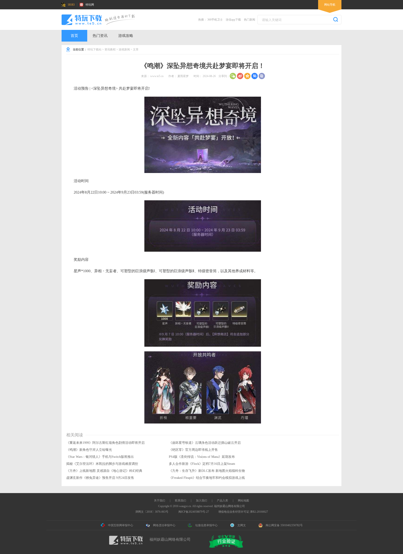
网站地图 (243, 500)
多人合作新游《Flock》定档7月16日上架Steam (202, 464)
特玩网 (90, 4)
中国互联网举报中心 (120, 525)
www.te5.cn (156, 76)
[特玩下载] (102, 19)
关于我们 (159, 500)
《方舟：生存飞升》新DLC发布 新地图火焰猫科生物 (207, 471)
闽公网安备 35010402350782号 (284, 525)
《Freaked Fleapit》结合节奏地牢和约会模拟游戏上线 (207, 478)
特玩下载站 (94, 49)
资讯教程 (110, 49)
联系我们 (180, 500)
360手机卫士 (215, 19)
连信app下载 (233, 19)
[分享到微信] (233, 76)
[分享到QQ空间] (247, 76)
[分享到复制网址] (262, 76)
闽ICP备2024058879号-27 (193, 511)
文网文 (241, 525)
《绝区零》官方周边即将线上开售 (193, 450)
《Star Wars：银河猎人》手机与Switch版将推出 (100, 457)
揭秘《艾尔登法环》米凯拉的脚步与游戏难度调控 (102, 464)
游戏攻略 (125, 36)
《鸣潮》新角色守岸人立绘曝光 (89, 450)
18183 (71, 4)
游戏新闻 (124, 49)
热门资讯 (100, 36)
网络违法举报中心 (164, 525)
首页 (74, 36)
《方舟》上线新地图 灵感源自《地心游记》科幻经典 (104, 471)
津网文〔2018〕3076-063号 (151, 511)
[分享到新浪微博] (240, 76)
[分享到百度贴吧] (254, 76)
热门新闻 (249, 19)
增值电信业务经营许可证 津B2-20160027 (243, 511)
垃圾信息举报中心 (206, 525)
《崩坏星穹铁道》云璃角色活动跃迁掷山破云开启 (205, 443)
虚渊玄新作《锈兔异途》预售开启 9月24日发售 (100, 478)
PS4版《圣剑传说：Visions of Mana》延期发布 (202, 457)
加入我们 (201, 500)
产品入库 (222, 500)
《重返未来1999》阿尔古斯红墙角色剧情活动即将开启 (105, 443)
